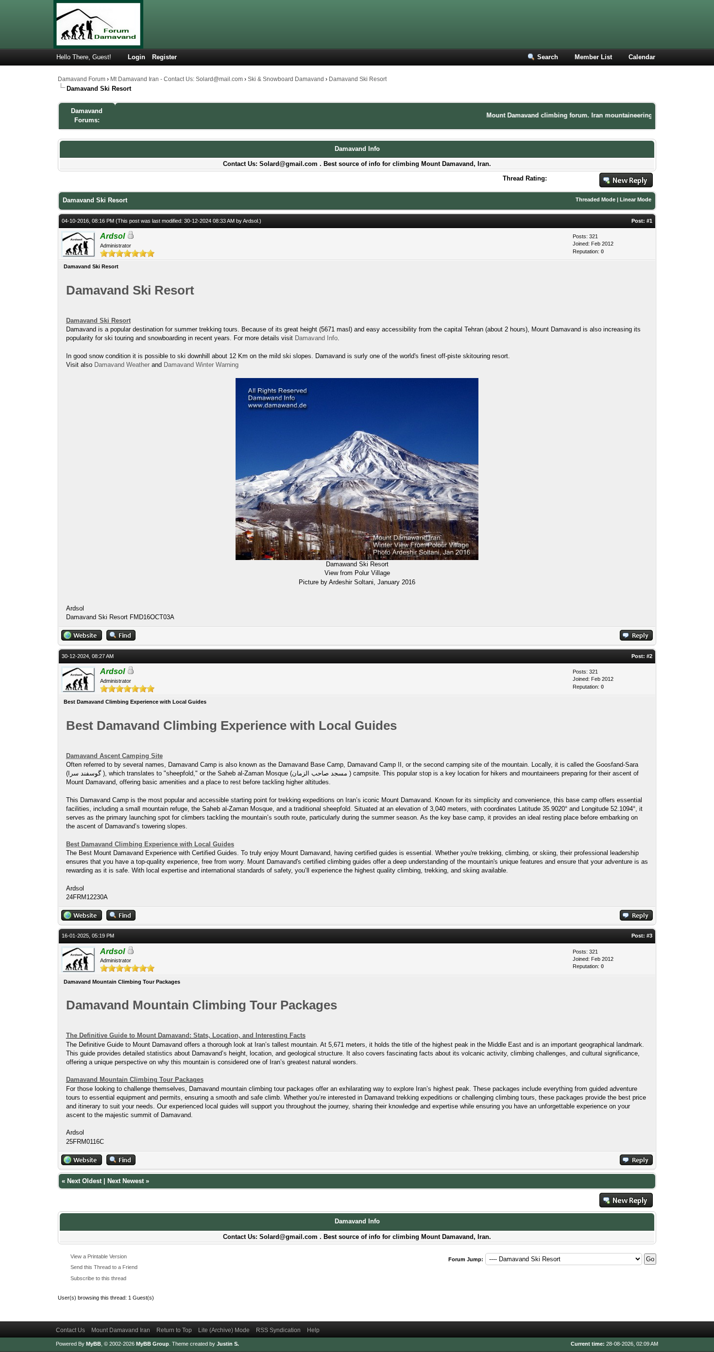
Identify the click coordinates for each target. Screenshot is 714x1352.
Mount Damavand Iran (120, 1330)
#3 (649, 936)
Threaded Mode (595, 199)
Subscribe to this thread (98, 1278)
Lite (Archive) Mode (224, 1330)
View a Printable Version (98, 1256)
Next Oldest (84, 1181)
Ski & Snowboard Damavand (286, 79)
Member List (593, 57)
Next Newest (125, 1181)
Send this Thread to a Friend (103, 1267)
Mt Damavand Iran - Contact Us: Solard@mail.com (176, 79)
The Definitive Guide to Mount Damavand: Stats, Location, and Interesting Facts (186, 1035)
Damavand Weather (122, 364)
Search (547, 57)
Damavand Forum (81, 79)
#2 (649, 656)
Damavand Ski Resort (358, 79)
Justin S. (228, 1344)
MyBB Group (152, 1344)
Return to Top (174, 1330)
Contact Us (70, 1330)
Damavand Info (357, 148)
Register (164, 57)
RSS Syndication (278, 1330)
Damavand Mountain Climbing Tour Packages (135, 1079)
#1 (649, 221)
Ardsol (250, 221)
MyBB (93, 1344)
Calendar (642, 57)
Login (136, 57)
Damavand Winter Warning (201, 364)
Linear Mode (635, 199)
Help (313, 1330)
